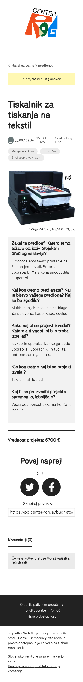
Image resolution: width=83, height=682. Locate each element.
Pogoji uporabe (34, 610)
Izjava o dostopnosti (41, 616)
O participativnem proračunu (41, 604)
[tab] (20, 541)
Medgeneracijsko (23, 151)
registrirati (19, 562)
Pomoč (55, 610)
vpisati (62, 558)
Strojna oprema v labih (26, 157)
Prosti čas (50, 151)
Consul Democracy (32, 638)
